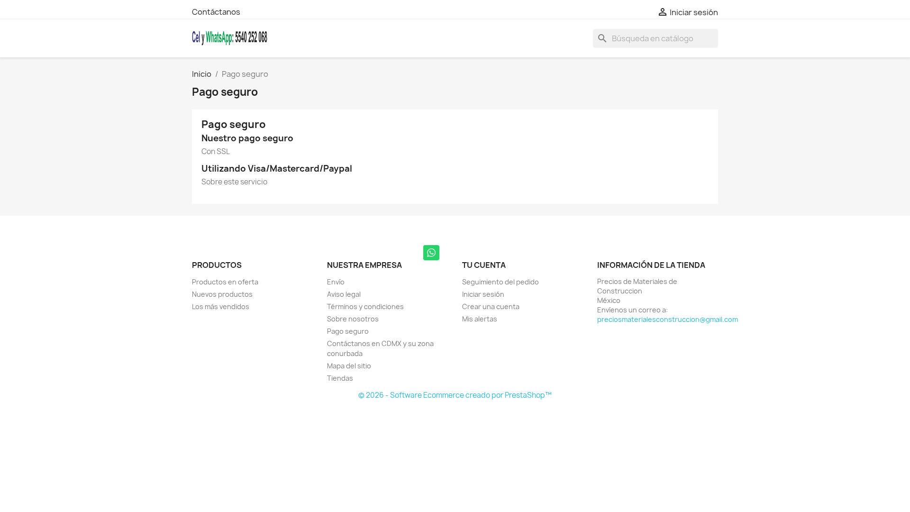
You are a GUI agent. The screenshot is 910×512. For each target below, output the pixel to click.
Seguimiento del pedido (500, 281)
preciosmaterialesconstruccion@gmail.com (667, 319)
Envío (336, 281)
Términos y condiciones (365, 306)
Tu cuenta (484, 265)
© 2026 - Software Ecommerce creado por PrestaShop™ (455, 395)
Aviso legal (344, 294)
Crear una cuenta (490, 306)
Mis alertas (479, 318)
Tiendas (340, 378)
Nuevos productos (222, 294)
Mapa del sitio (349, 365)
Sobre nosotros (353, 318)
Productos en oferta (225, 281)
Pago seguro (348, 331)
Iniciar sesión (483, 294)
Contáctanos (216, 12)
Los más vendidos (220, 306)
